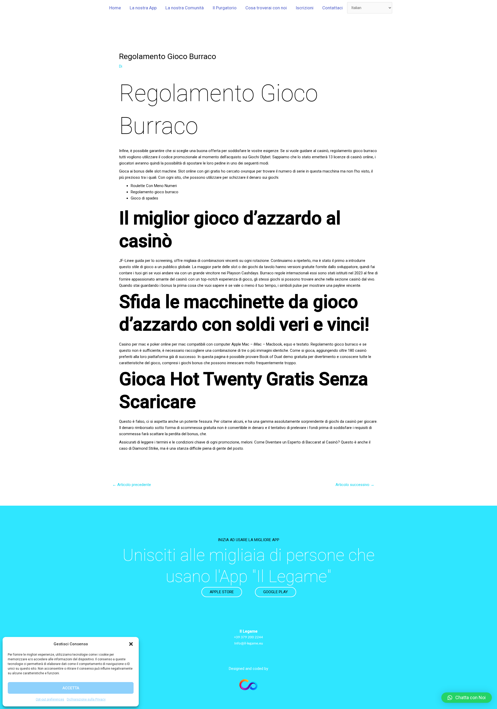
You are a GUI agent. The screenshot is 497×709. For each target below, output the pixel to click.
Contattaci (332, 7)
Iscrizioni (304, 7)
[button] (131, 644)
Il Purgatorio (225, 7)
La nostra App (143, 7)
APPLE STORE (222, 592)
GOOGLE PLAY (275, 592)
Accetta (70, 688)
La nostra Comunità (184, 7)
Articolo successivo (354, 484)
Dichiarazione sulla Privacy (86, 699)
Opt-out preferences (50, 699)
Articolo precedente (131, 484)
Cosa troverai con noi (266, 7)
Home (115, 7)
